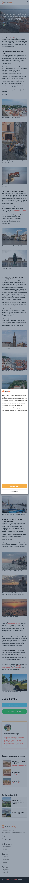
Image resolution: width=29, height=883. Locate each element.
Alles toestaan (14, 486)
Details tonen (14, 491)
